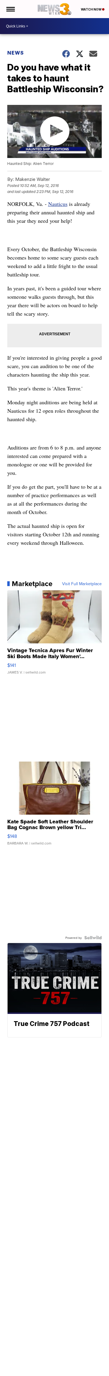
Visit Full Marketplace (82, 584)
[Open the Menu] (10, 9)
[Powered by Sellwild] (93, 938)
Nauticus (58, 203)
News (15, 53)
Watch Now (91, 9)
